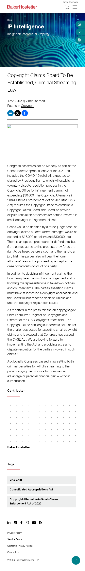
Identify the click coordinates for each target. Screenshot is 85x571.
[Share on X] (18, 113)
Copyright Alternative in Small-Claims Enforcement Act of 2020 (34, 501)
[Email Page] (79, 32)
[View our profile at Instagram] (27, 522)
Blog (9, 20)
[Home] (79, 24)
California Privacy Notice (20, 546)
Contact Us (13, 552)
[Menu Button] (75, 7)
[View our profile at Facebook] (21, 522)
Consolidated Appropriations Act (31, 489)
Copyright (27, 105)
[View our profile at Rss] (40, 522)
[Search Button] (67, 7)
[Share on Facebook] (25, 113)
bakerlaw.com (70, 2)
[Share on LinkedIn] (10, 113)
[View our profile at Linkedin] (8, 522)
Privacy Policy (14, 533)
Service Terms (14, 539)
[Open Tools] (79, 40)
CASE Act (16, 480)
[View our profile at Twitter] (15, 522)
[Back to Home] (22, 7)
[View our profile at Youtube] (34, 522)
